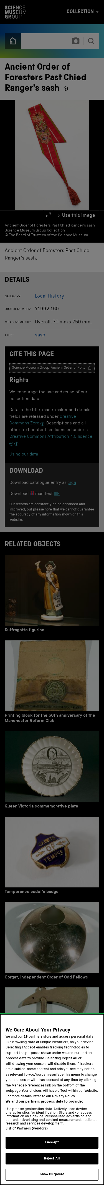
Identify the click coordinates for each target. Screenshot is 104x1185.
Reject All (52, 1159)
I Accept (52, 1142)
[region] (52, 1099)
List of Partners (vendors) (27, 1129)
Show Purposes (52, 1174)
